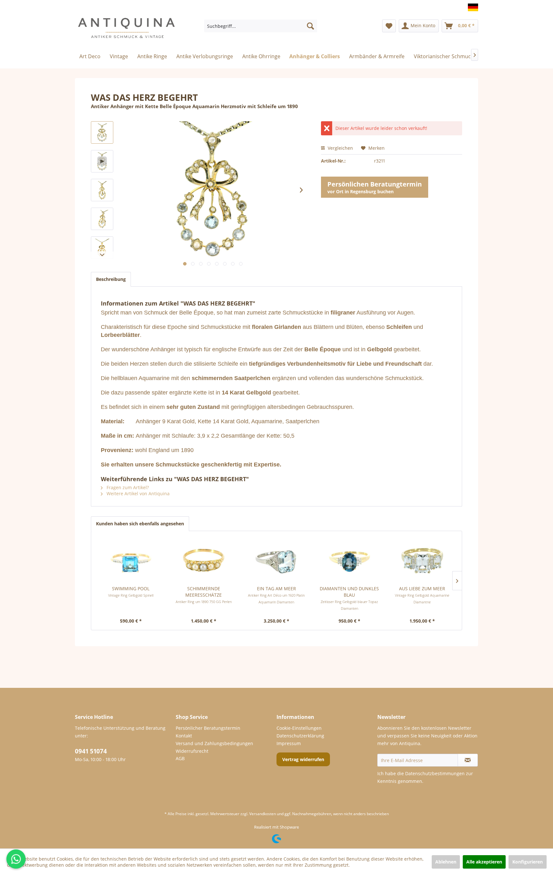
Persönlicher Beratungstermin (208, 728)
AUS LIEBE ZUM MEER (422, 594)
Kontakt (184, 736)
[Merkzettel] (389, 26)
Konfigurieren (527, 862)
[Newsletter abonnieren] (468, 760)
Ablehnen (445, 862)
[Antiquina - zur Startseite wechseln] (126, 31)
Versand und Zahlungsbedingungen (214, 743)
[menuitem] (260, 26)
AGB (180, 758)
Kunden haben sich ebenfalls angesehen (140, 524)
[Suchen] (310, 26)
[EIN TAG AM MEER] (276, 559)
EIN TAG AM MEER (276, 594)
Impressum (288, 743)
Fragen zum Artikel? (127, 487)
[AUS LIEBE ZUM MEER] (422, 559)
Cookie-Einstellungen (299, 728)
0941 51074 (91, 751)
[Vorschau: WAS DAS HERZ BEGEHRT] (102, 132)
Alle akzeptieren (484, 862)
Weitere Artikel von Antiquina (137, 493)
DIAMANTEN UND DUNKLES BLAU (349, 598)
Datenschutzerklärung (300, 736)
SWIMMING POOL (130, 591)
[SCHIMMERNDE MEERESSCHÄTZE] (204, 559)
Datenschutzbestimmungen (435, 773)
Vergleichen (339, 148)
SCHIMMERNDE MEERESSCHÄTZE (204, 594)
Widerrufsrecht (192, 751)
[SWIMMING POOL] (131, 559)
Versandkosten (262, 813)
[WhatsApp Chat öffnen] (16, 859)
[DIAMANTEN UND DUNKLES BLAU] (349, 559)
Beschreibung (111, 279)
